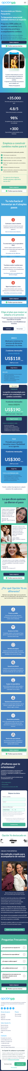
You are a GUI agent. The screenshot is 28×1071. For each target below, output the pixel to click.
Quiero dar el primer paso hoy (14, 929)
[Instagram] (2, 1008)
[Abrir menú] (25, 2)
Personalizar (14, 1067)
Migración (3, 1017)
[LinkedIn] (10, 1008)
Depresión (3, 1016)
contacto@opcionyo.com (6, 1039)
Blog (2, 1032)
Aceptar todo (20, 1064)
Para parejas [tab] (20, 328)
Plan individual (18, 1014)
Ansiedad (3, 1014)
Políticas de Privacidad (13, 1059)
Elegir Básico (14, 367)
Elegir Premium (14, 419)
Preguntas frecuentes (6, 1030)
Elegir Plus (14, 468)
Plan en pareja (18, 1016)
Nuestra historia (4, 1025)
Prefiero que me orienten (15, 46)
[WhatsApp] (13, 1008)
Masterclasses (4, 1028)
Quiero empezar (14, 42)
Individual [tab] (8, 328)
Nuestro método (4, 1027)
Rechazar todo (8, 1064)
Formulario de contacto (6, 1038)
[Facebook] (5, 1008)
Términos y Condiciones (15, 820)
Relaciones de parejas (6, 1019)
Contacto (4, 1036)
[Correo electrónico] (8, 1008)
